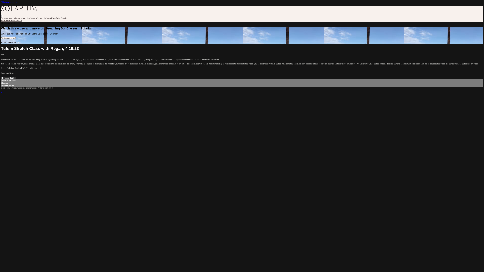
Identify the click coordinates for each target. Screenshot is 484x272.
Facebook (5, 78)
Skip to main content (9, 2)
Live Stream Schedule (36, 18)
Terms (8, 88)
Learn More (20, 18)
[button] (2, 16)
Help (3, 88)
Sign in (64, 18)
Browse (4, 18)
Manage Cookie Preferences (35, 88)
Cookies (20, 88)
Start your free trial (8, 38)
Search (11, 18)
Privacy (14, 88)
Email (13, 78)
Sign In (18, 21)
